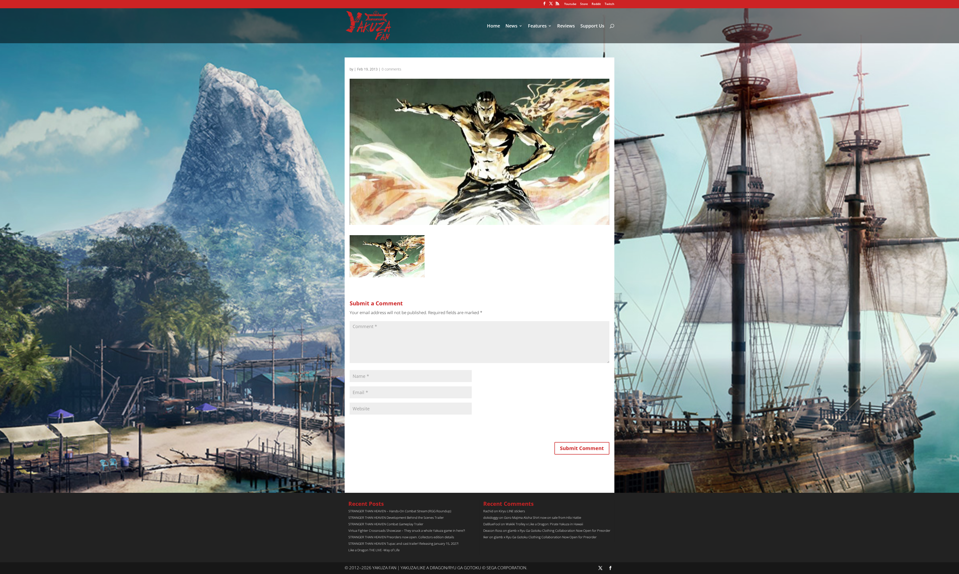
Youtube (570, 4)
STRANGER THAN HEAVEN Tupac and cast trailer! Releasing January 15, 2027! (403, 543)
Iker (485, 537)
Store (584, 4)
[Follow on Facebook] (610, 568)
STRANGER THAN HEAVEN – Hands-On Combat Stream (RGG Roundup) (399, 511)
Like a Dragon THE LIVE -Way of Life (374, 550)
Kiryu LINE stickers (512, 511)
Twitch (609, 4)
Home (493, 26)
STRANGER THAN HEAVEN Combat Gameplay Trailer (385, 524)
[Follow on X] (600, 568)
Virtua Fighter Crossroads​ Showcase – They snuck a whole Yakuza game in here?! (406, 530)
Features (537, 26)
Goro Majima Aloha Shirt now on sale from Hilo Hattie (542, 517)
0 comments (391, 69)
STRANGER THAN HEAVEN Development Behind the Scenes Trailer (396, 517)
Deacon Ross (492, 530)
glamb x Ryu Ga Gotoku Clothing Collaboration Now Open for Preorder (559, 530)
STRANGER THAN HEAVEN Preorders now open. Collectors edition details (401, 537)
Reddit (596, 4)
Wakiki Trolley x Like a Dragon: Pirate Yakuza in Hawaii (544, 524)
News (511, 26)
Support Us (592, 26)
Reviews (566, 26)
